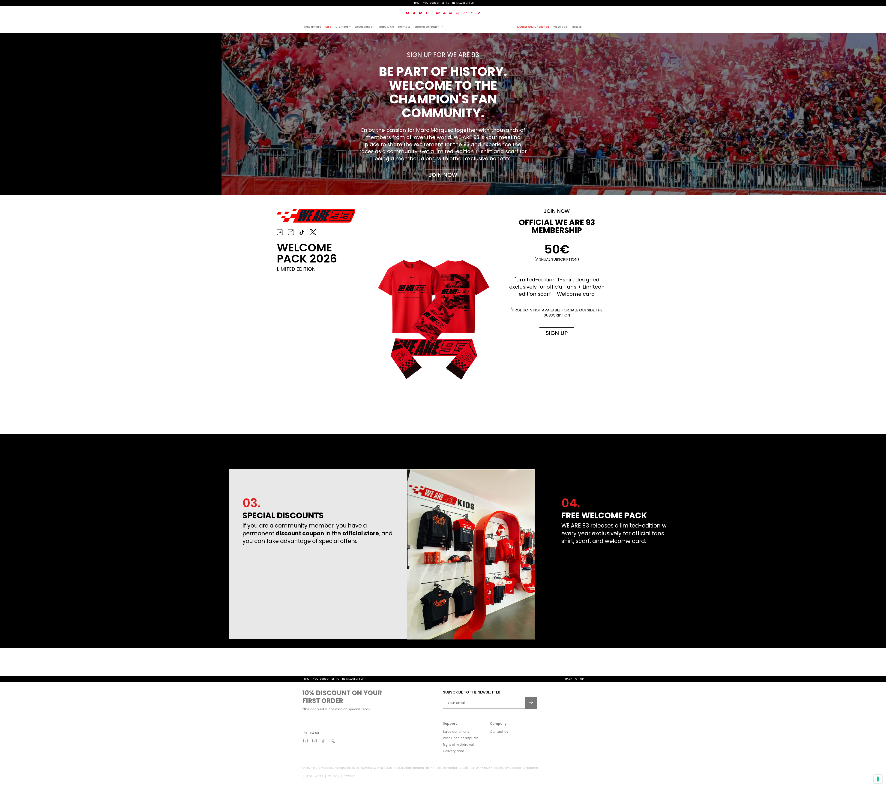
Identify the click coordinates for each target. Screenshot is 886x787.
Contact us (499, 731)
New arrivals (312, 27)
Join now (443, 175)
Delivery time (453, 751)
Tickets (576, 27)
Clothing (341, 27)
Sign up (557, 333)
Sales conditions (456, 731)
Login (545, 10)
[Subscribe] (531, 703)
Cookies (350, 776)
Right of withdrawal (458, 744)
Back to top (574, 679)
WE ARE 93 (560, 27)
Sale (328, 27)
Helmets (404, 27)
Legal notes (314, 776)
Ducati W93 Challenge (533, 27)
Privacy (333, 776)
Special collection (427, 27)
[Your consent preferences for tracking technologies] (878, 779)
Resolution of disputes (461, 738)
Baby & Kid (386, 27)
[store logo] (443, 13)
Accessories (363, 27)
